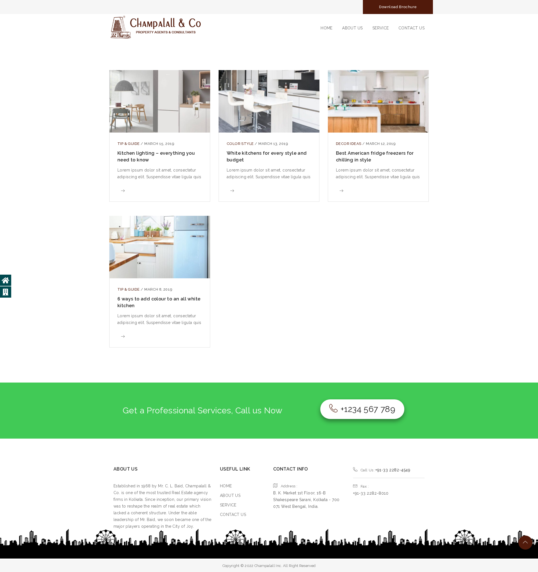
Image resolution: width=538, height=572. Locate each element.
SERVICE (380, 28)
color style (241, 144)
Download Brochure (398, 7)
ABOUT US (352, 28)
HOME (327, 28)
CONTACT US (411, 28)
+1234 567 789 (367, 409)
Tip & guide (129, 144)
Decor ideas (349, 144)
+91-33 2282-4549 (393, 470)
